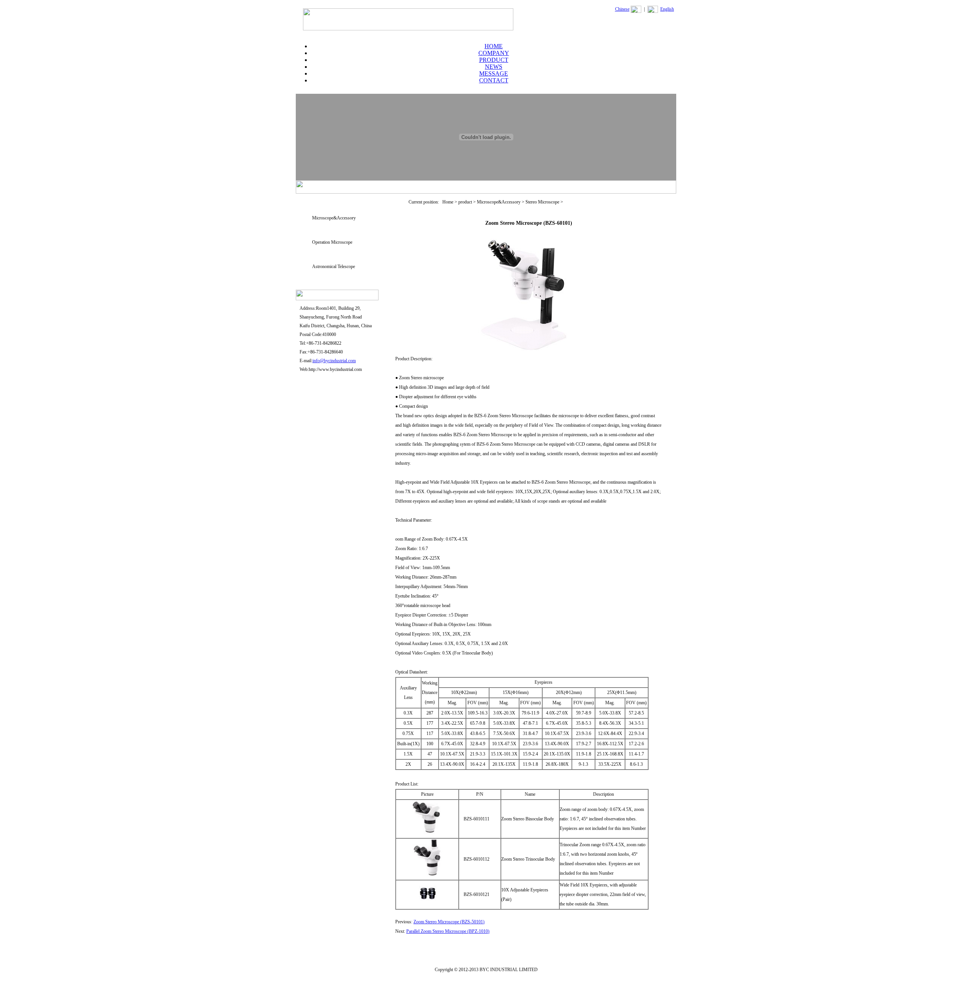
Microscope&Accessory (334, 218)
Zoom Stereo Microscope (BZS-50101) (448, 921)
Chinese (622, 9)
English (667, 9)
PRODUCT (493, 60)
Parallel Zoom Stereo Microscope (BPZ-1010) (447, 931)
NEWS (493, 66)
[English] (652, 11)
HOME (493, 46)
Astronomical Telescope (333, 266)
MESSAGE (493, 73)
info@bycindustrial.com (334, 360)
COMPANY (493, 53)
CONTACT (493, 80)
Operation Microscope (332, 242)
